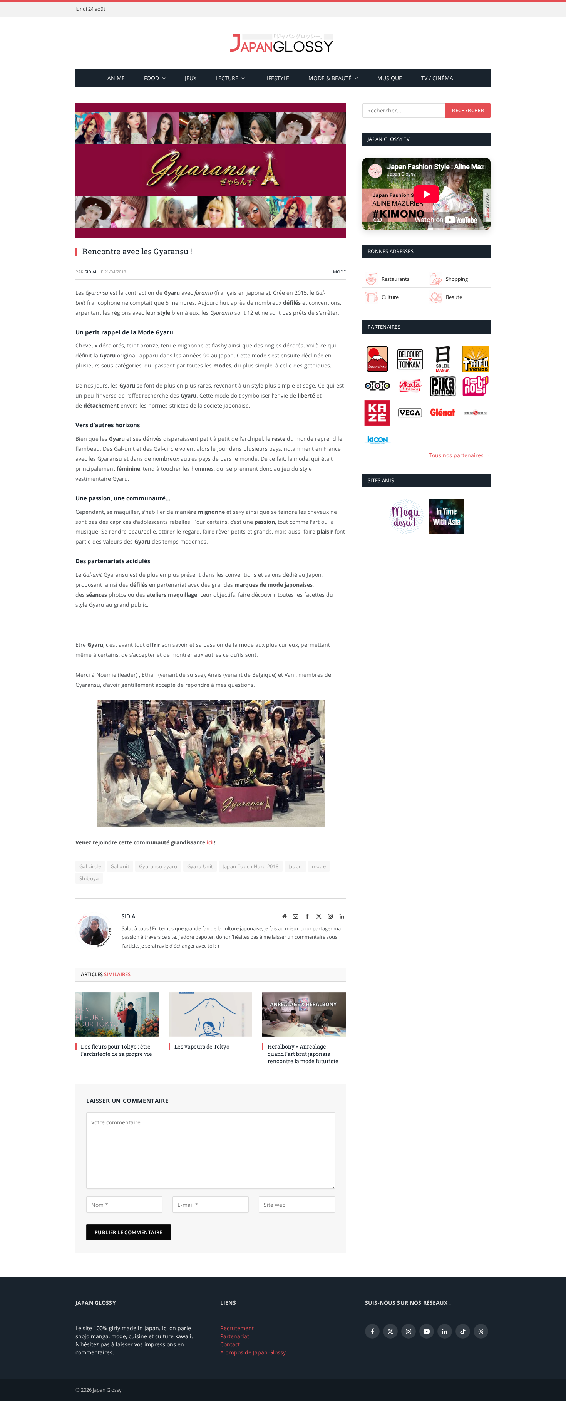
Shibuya (89, 878)
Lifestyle (276, 78)
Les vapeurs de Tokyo (201, 1046)
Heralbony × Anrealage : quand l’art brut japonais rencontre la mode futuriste (303, 1054)
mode (319, 866)
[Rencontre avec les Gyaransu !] (210, 170)
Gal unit (120, 866)
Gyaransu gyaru (158, 866)
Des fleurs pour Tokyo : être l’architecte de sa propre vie (116, 1050)
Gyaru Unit (200, 866)
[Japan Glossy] (283, 43)
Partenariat (234, 1336)
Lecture (227, 78)
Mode (339, 272)
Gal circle (90, 866)
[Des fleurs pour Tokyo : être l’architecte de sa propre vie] (117, 1014)
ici (210, 842)
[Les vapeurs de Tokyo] (211, 1014)
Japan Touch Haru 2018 (250, 866)
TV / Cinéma (437, 78)
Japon (295, 866)
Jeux (190, 78)
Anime (116, 78)
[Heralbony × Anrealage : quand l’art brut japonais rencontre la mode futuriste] (304, 1014)
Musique (389, 78)
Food (151, 78)
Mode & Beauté (330, 78)
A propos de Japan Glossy (253, 1352)
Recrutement (237, 1328)
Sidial (91, 272)
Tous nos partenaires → (460, 455)
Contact (230, 1344)
